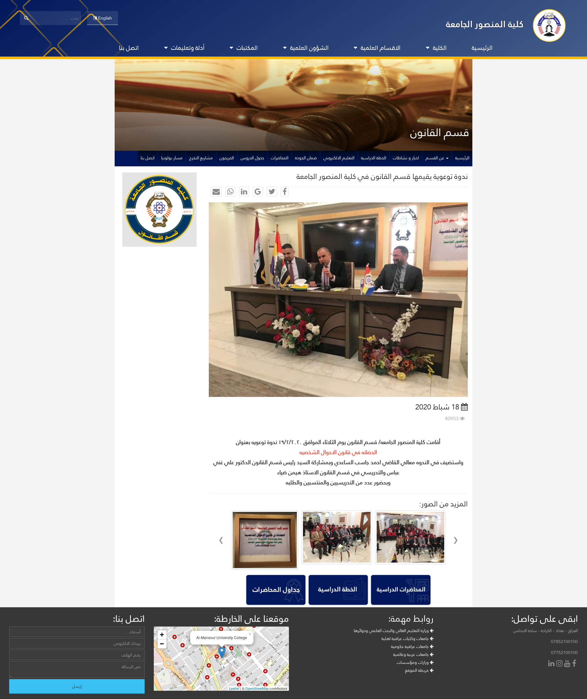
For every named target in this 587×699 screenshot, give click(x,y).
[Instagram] (560, 664)
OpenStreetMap (257, 688)
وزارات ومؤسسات (413, 662)
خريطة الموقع (417, 670)
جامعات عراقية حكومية (410, 646)
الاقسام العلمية (381, 48)
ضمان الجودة (306, 158)
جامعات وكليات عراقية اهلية (406, 638)
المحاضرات (279, 158)
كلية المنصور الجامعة (485, 24)
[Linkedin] (552, 664)
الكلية (440, 48)
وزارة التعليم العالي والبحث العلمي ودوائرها (392, 630)
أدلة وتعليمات (188, 48)
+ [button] (162, 634)
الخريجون (227, 158)
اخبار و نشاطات (406, 158)
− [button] (162, 644)
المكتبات (247, 48)
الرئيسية (482, 48)
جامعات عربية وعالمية (411, 654)
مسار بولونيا (172, 158)
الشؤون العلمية (309, 48)
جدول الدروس (252, 158)
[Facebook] (575, 664)
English (104, 18)
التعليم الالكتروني (338, 158)
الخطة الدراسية (373, 158)
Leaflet (234, 688)
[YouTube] (568, 664)
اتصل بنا (129, 48)
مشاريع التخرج (201, 158)
